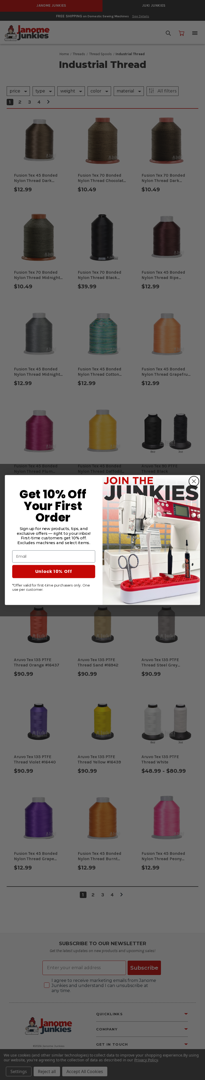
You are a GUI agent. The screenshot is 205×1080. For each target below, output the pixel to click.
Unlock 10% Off (53, 571)
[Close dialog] (194, 481)
